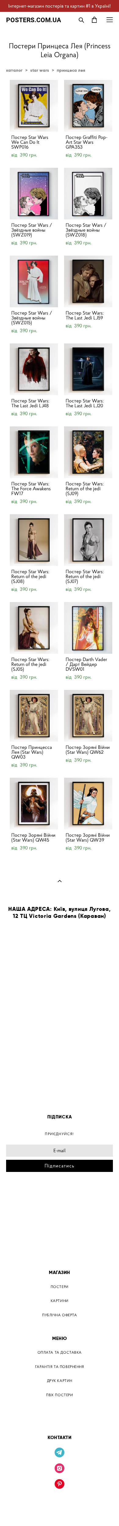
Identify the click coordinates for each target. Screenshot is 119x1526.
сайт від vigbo (60, 1511)
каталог (14, 70)
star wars (39, 70)
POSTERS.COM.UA (33, 20)
